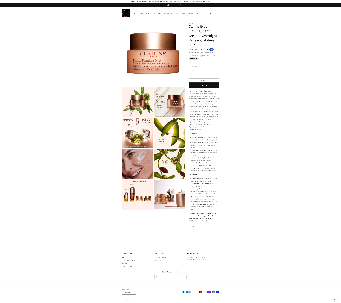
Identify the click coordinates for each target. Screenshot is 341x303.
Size (190, 62)
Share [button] (192, 226)
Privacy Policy (158, 260)
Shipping (193, 52)
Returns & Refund (127, 266)
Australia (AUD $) (128, 292)
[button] (141, 13)
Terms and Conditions (160, 257)
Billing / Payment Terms (128, 260)
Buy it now (204, 85)
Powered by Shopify (137, 299)
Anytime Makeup (129, 299)
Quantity (191, 70)
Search (124, 257)
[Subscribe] (184, 277)
